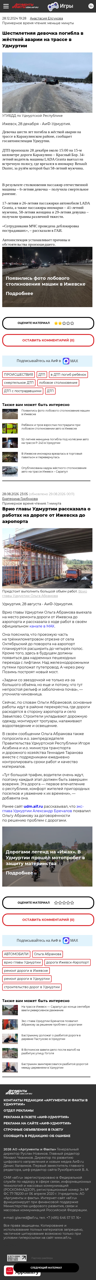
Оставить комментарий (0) (48, 340)
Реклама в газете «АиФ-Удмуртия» (36, 1117)
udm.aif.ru (33, 806)
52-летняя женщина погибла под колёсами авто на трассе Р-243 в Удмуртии (55, 441)
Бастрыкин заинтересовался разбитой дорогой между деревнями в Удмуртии (54, 1065)
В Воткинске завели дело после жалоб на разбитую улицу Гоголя (50, 1051)
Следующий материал (46, 1267)
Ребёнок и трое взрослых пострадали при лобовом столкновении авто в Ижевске (50, 426)
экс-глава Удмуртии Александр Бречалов (43, 808)
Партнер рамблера (42, 1258)
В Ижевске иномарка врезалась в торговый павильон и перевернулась (51, 455)
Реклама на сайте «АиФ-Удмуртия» (37, 1123)
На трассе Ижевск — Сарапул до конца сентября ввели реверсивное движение (55, 1008)
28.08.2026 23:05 (15, 494)
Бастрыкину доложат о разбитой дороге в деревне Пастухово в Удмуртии (51, 1037)
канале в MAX (41, 626)
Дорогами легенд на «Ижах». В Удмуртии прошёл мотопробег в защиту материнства (45, 857)
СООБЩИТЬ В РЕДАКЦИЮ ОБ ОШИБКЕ (37, 1136)
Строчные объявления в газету (33, 1130)
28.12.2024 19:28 (14, 18)
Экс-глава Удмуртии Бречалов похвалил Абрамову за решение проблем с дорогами (51, 1022)
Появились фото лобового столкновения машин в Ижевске (46, 281)
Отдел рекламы (18, 1111)
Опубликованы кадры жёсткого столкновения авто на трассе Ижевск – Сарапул (53, 469)
